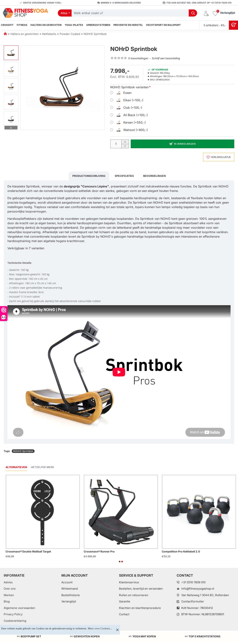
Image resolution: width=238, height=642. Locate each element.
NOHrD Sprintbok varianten (129, 87)
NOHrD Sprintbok (23, 451)
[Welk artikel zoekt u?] (193, 13)
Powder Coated (70, 34)
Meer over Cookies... (100, 628)
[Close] (117, 629)
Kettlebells (49, 34)
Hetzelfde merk (42, 467)
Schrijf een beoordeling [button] (166, 58)
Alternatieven (16, 467)
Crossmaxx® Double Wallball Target (28, 551)
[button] (10, 47)
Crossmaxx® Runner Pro (99, 551)
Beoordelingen (154, 175)
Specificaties (124, 175)
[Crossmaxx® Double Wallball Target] (42, 511)
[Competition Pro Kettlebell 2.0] (199, 511)
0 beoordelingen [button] (138, 58)
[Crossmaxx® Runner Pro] (120, 511)
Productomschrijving (88, 175)
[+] (125, 142)
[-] (125, 146)
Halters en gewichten (24, 34)
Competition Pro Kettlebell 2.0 (181, 551)
